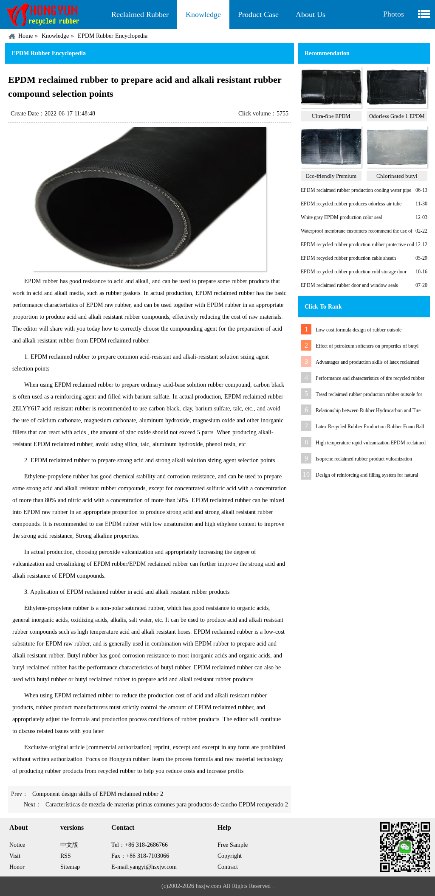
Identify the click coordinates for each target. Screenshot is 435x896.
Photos (393, 14)
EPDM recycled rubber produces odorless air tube (351, 204)
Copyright (230, 856)
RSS (65, 856)
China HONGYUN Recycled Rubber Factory (54, 14)
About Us (310, 14)
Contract (228, 867)
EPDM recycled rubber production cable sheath (348, 258)
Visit (14, 856)
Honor (17, 867)
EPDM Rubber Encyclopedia (112, 36)
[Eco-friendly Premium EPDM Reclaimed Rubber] (331, 166)
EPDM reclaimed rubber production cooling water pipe (356, 190)
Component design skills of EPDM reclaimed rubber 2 (97, 794)
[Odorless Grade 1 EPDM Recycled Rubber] (397, 106)
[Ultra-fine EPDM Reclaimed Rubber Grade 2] (331, 106)
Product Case (258, 14)
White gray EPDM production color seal (341, 217)
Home (25, 36)
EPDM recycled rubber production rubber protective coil (357, 244)
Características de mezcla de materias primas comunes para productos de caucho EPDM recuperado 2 (166, 804)
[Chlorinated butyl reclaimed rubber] (397, 166)
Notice (17, 845)
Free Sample (233, 845)
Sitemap (70, 867)
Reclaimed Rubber (140, 14)
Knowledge (203, 14)
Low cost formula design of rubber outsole (358, 330)
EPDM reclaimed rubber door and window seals (349, 285)
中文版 (69, 845)
